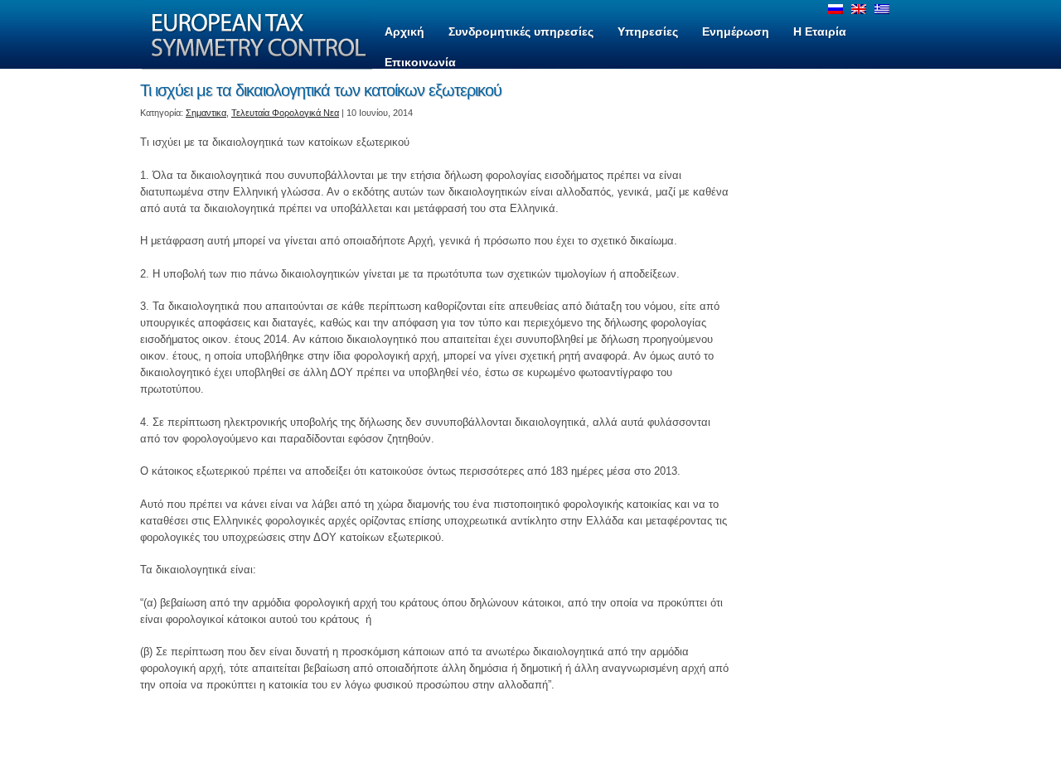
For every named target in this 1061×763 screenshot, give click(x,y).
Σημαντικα (206, 113)
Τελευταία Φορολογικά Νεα (285, 113)
